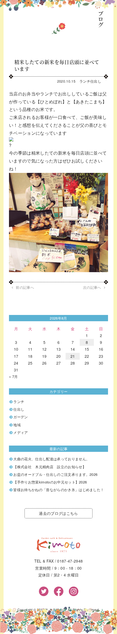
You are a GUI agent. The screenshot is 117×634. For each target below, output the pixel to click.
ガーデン (20, 416)
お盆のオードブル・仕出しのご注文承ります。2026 (55, 474)
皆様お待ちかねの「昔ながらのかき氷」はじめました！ (58, 489)
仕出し (95, 81)
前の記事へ (25, 287)
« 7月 (13, 376)
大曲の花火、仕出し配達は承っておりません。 (51, 458)
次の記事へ (92, 287)
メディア (20, 432)
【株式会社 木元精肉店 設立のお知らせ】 (49, 466)
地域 (17, 424)
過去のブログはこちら (58, 513)
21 (72, 356)
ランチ (84, 81)
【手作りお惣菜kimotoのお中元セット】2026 (50, 482)
